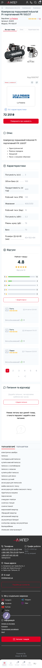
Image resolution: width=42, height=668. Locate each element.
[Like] (22, 320)
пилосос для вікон (8, 476)
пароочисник (6, 496)
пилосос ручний (7, 479)
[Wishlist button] (32, 82)
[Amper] (21, 540)
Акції (3, 632)
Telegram (28, 600)
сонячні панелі (7, 506)
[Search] (35, 2)
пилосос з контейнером (10, 466)
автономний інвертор (9, 516)
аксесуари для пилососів (11, 483)
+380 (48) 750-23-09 (9, 552)
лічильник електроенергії (11, 530)
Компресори (26, 8)
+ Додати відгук (21, 300)
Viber (26, 603)
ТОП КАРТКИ (22, 447)
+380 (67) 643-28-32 (9, 549)
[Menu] (2, 2)
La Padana (14, 18)
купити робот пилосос (10, 472)
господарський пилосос (11, 459)
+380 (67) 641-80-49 (9, 555)
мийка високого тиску (10, 486)
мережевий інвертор (9, 510)
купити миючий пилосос (11, 462)
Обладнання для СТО (12, 8)
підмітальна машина (9, 493)
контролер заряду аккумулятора (14, 523)
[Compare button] (37, 82)
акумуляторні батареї (9, 520)
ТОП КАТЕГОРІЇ (8, 447)
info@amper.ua (7, 578)
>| (25, 376)
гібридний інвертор (9, 513)
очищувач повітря (8, 499)
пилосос (4, 456)
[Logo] (11, 2)
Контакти (4, 626)
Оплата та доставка (8, 624)
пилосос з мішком (8, 469)
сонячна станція (7, 503)
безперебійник (7, 526)
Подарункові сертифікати (10, 629)
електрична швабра (9, 452)
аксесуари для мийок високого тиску (16, 489)
